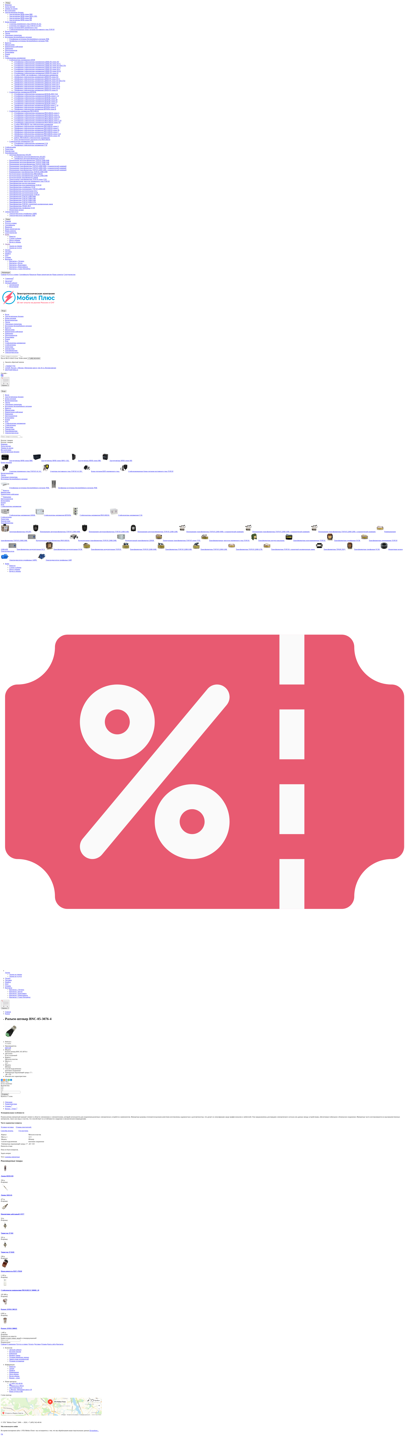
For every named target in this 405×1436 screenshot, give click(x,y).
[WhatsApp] (9, 1080)
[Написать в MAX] (2, 376)
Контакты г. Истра (15, 263)
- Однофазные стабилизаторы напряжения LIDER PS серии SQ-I (37, 69)
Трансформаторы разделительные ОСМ (23, 193)
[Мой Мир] (11, 1080)
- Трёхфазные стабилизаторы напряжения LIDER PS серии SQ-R (37, 86)
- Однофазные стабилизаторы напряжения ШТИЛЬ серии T (35, 103)
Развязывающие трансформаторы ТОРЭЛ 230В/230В (28, 172)
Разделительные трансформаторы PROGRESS (26, 174)
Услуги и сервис (11, 223)
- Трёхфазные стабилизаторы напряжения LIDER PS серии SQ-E (37, 83)
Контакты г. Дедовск (16, 261)
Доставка (8, 252)
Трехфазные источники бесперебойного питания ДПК (29, 41)
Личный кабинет (15, 1350)
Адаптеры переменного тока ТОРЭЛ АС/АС (25, 24)
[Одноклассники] (4, 1080)
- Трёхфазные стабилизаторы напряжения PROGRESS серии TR (37, 136)
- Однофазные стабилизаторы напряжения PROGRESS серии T (36, 119)
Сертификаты (10, 225)
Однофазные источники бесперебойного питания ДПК (29, 39)
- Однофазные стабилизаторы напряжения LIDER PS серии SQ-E (37, 67)
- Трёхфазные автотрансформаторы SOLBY (29, 158)
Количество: (5, 1085)
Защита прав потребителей (19, 1359)
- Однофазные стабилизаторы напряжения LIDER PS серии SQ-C (37, 64)
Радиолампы (9, 52)
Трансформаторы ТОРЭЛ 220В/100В (22, 196)
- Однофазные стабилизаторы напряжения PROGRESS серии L (36, 115)
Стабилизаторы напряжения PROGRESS (24, 111)
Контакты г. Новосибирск (18, 267)
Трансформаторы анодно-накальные (22, 183)
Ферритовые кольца (16, 210)
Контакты (8, 259)
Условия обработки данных (19, 1357)
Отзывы (8, 257)
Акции (7, 244)
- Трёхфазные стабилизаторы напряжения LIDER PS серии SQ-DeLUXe (39, 81)
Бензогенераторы (11, 31)
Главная (8, 221)
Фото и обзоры (14, 240)
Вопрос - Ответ (11, 1109)
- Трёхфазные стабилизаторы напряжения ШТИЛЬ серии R (35, 109)
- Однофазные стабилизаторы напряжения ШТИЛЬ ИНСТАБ (36, 94)
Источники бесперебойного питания (18, 37)
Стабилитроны (10, 147)
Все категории (10, 10)
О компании (11, 1344)
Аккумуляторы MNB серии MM (20, 14)
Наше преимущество (12, 229)
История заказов (15, 1351)
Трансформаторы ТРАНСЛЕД (20, 206)
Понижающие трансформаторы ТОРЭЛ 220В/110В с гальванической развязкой (37, 168)
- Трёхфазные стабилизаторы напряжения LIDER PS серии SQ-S (37, 88)
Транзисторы (9, 151)
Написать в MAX (17, 1386)
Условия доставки (7, 1127)
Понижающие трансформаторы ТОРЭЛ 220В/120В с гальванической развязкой (37, 170)
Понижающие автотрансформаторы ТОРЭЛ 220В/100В (29, 160)
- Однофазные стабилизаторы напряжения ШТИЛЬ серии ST (36, 101)
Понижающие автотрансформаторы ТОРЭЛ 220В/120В (29, 164)
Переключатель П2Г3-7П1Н (11, 1271)
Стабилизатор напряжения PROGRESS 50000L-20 (20, 1290)
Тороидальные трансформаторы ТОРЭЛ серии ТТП (28, 179)
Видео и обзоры (15, 242)
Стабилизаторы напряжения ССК (21, 141)
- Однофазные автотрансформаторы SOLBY (29, 157)
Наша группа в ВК (16, 1391)
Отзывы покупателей (24, 1127)
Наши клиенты (10, 231)
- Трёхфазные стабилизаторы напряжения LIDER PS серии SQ (36, 77)
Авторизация (14, 285)
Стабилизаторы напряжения (15, 58)
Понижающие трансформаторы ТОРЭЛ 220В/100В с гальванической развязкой (37, 166)
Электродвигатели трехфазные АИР (22, 215)
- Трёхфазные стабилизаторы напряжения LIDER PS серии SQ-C (37, 79)
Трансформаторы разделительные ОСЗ (23, 191)
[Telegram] (6, 1080)
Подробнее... (94, 1430)
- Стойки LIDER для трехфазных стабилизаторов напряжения (36, 75)
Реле (6, 56)
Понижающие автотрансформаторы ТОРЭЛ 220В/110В (29, 162)
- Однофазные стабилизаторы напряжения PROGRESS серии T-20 (37, 120)
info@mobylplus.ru (15, 1388)
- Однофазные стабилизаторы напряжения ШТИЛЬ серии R (35, 98)
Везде (7, 314)
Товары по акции (11, 8)
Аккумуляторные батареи (14, 12)
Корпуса (8, 43)
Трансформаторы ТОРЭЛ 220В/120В (22, 200)
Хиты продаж (10, 7)
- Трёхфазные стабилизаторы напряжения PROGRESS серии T (36, 132)
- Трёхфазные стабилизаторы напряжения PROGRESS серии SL (37, 130)
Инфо (7, 234)
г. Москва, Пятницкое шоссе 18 (20, 1389)
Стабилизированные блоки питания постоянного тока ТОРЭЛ (31, 29)
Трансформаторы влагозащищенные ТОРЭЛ (25, 185)
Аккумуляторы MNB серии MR (20, 18)
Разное (7, 54)
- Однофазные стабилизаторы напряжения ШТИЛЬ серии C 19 (36, 96)
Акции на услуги (15, 248)
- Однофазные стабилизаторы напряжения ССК (31, 143)
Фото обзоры (14, 1374)
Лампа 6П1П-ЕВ (7, 1176)
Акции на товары (15, 246)
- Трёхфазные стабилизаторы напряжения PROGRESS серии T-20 (37, 134)
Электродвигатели (11, 212)
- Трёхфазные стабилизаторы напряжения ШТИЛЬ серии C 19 (36, 105)
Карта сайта (51, 1344)
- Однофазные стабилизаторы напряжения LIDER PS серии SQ (36, 62)
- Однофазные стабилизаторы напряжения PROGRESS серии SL (37, 117)
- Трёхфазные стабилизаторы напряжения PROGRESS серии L (36, 128)
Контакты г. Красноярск (18, 265)
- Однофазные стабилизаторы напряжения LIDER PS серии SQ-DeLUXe (40, 65)
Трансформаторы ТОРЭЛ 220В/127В (22, 202)
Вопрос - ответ (14, 1378)
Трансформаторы (11, 153)
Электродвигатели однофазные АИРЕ (23, 213)
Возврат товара (14, 1355)
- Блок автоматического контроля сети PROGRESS (32, 139)
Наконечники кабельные (14, 46)
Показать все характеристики (15, 1076)
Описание (8, 1102)
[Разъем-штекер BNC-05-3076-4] (11, 1038)
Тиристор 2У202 (7, 1233)
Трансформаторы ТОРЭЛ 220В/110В (22, 198)
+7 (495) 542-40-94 (15, 1383)
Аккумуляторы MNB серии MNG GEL (23, 16)
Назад (8, 3)
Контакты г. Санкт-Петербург (20, 269)
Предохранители (11, 50)
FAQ (6, 255)
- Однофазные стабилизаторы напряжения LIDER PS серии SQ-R (37, 71)
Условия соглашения (16, 1361)
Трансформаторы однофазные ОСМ (22, 187)
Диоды (7, 33)
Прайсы (8, 253)
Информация (14, 1372)
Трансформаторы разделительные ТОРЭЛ (24, 194)
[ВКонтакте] (2, 1080)
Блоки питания (10, 22)
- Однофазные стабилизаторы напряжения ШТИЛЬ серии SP (35, 100)
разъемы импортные (12, 1157)
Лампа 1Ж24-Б (6, 1195)
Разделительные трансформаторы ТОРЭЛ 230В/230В (28, 175)
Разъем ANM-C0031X (9, 1309)
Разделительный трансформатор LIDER (23, 177)
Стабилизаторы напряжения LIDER (22, 60)
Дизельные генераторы (13, 35)
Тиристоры (9, 149)
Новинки (8, 5)
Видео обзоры (14, 1376)
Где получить (23, 1131)
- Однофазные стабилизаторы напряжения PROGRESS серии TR (37, 122)
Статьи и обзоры (15, 238)
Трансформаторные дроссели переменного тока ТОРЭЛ (29, 181)
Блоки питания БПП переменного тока (23, 27)
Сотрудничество (11, 233)
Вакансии (8, 227)
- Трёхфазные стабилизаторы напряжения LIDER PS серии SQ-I (36, 84)
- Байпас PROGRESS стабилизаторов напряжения (32, 138)
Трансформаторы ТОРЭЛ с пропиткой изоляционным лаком (31, 204)
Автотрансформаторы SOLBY (20, 155)
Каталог (7, 442)
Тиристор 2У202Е (7, 1252)
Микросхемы (10, 45)
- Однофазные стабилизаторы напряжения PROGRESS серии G (36, 113)
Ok (2, 1434)
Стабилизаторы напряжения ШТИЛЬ (22, 92)
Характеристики (11, 1104)
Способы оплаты (7, 1131)
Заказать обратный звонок (14, 362)
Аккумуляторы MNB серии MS (20, 20)
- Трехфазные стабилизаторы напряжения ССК (30, 145)
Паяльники (9, 48)
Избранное (13, 1353)
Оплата (7, 250)
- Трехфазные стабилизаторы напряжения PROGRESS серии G (36, 126)
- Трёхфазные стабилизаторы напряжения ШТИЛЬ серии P (35, 107)
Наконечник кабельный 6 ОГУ (12, 1214)
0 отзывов (8, 1043)
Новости (12, 236)
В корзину (5, 1094)
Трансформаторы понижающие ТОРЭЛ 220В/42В (27, 189)
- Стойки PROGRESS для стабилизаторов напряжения (33, 124)
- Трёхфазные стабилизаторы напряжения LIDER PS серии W (36, 90)
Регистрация (13, 287)
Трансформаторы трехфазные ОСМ (22, 208)
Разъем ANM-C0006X (9, 1328)
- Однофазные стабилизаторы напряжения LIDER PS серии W (36, 73)
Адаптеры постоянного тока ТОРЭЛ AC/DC (25, 26)
